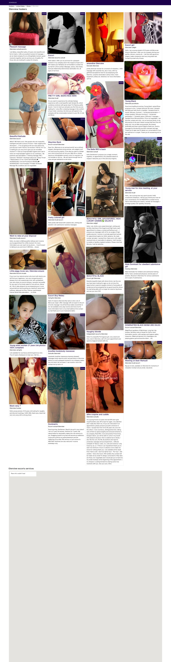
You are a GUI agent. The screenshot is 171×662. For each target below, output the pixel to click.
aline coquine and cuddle (98, 414)
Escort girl (129, 45)
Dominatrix (53, 424)
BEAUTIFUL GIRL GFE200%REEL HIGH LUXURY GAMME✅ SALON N (104, 220)
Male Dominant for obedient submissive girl (142, 265)
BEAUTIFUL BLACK (95, 276)
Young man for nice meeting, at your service (141, 189)
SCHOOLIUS (13, 2)
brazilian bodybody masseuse (61, 351)
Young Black (130, 101)
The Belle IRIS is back (96, 149)
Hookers (11, 6)
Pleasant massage (18, 47)
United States (20, 6)
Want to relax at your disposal (23, 236)
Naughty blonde (94, 331)
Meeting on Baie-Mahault (136, 360)
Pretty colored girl (56, 217)
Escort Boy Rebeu (56, 295)
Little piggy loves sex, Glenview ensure (27, 271)
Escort (51, 55)
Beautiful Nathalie (17, 136)
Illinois (29, 6)
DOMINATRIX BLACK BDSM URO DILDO (142, 325)
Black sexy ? (15, 406)
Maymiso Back (54, 142)
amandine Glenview (95, 63)
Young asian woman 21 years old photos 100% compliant (28, 346)
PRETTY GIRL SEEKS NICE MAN (62, 96)
